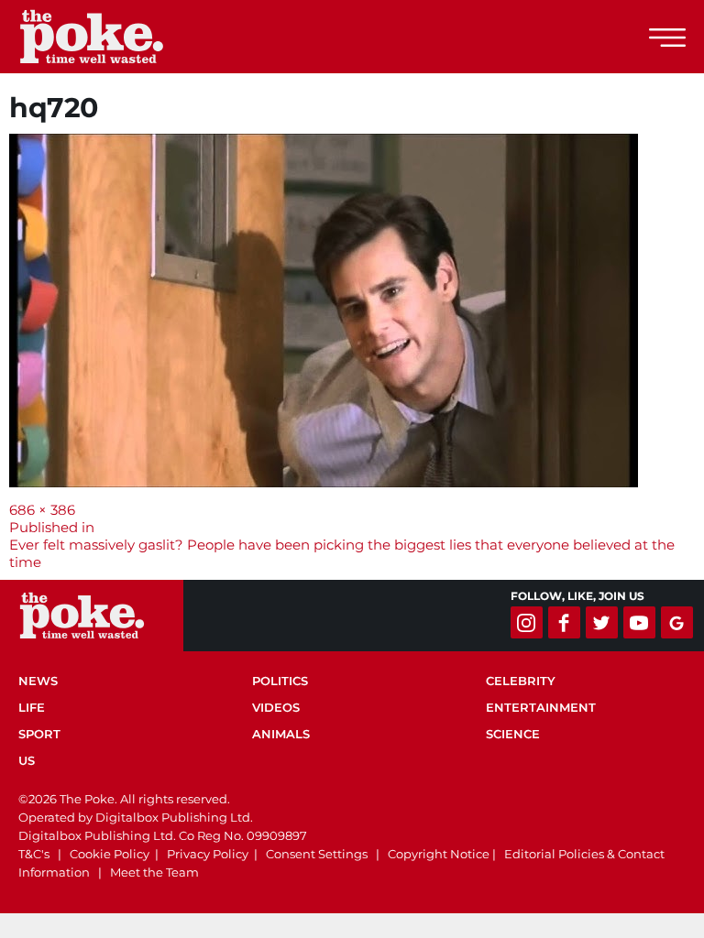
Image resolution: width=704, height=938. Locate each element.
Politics (280, 680)
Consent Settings (317, 853)
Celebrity (521, 680)
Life (31, 707)
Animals (281, 733)
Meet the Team (154, 872)
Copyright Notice (439, 853)
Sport (39, 733)
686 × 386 (42, 509)
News (38, 680)
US (26, 760)
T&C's (34, 853)
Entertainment (541, 707)
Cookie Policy (109, 853)
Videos (276, 707)
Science (513, 733)
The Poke (114, 36)
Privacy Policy (207, 853)
